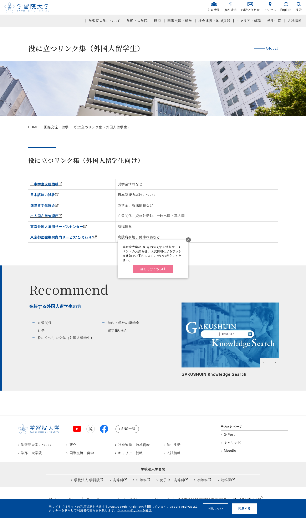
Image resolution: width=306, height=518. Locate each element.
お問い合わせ (250, 9)
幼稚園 (226, 480)
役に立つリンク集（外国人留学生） (66, 338)
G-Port (229, 435)
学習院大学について (105, 21)
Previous (184, 374)
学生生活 (274, 21)
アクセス (270, 9)
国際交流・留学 (179, 21)
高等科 (118, 480)
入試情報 (295, 21)
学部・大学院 (137, 21)
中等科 (141, 480)
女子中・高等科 (172, 480)
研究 (157, 21)
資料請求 (230, 9)
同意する (244, 508)
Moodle (230, 451)
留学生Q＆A (117, 330)
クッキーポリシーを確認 (134, 510)
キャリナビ (232, 443)
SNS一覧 (128, 429)
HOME (33, 127)
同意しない (215, 508)
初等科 (202, 480)
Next (277, 374)
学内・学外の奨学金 (123, 323)
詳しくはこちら (151, 269)
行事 (41, 330)
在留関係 (45, 323)
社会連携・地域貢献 (214, 21)
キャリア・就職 (248, 21)
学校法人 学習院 (87, 480)
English (285, 9)
